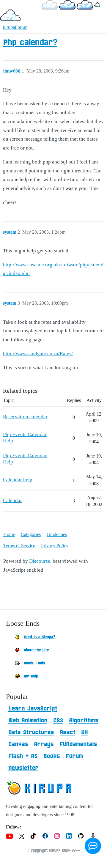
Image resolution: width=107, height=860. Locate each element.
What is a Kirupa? (39, 637)
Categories (31, 534)
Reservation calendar (25, 416)
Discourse (39, 561)
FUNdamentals (78, 744)
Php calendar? (30, 43)
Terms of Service (19, 545)
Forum (74, 756)
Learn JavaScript (32, 708)
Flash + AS (22, 756)
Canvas (18, 744)
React (67, 732)
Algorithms (83, 720)
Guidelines (57, 534)
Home (9, 534)
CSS (58, 720)
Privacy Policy (54, 545)
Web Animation (27, 720)
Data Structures (31, 732)
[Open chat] (93, 846)
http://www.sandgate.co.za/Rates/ (38, 353)
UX (84, 732)
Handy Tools (34, 663)
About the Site (36, 650)
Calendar (12, 500)
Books (51, 756)
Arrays (44, 744)
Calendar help (17, 479)
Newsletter (23, 768)
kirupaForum (15, 27)
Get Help (31, 676)
